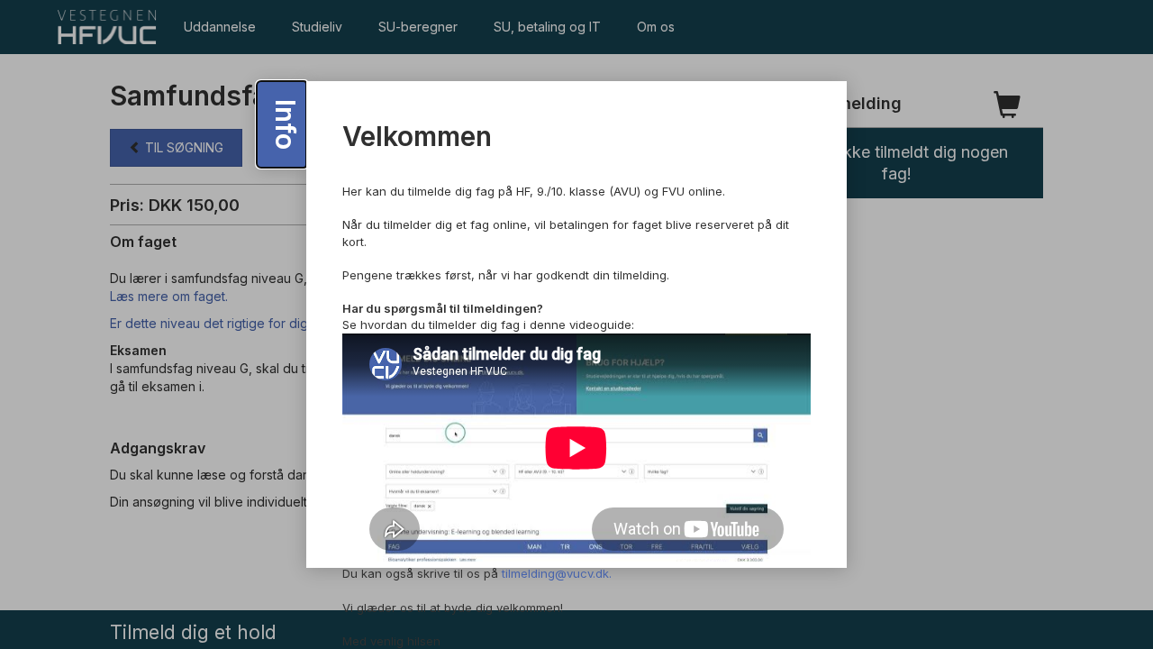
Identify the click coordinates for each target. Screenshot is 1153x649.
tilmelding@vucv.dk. (557, 573)
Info (285, 124)
